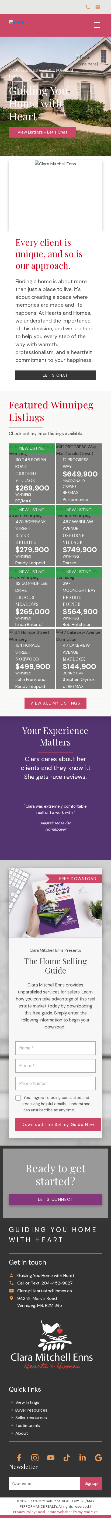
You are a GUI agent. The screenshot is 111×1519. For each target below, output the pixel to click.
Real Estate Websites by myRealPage (68, 1512)
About (21, 1433)
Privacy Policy (24, 1512)
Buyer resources (31, 1410)
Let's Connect (55, 1199)
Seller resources (31, 1417)
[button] (55, 375)
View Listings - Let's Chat (42, 132)
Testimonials (27, 1425)
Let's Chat (55, 375)
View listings (27, 1402)
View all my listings (55, 703)
